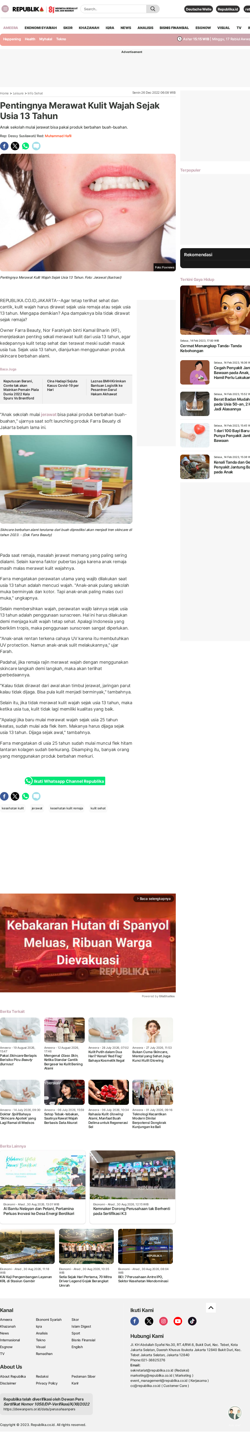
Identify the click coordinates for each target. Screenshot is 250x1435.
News (4, 1333)
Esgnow (6, 1347)
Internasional (10, 1340)
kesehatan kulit (13, 808)
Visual (40, 1347)
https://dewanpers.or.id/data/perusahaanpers (39, 1409)
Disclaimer (8, 1383)
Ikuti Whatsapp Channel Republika (69, 781)
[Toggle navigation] (5, 9)
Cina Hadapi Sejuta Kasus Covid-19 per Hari (63, 385)
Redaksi (42, 1376)
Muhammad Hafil (58, 136)
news (126, 28)
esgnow (203, 28)
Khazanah (7, 1326)
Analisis (42, 1333)
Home (4, 93)
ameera (10, 28)
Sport (76, 1333)
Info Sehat (35, 93)
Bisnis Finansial (174, 28)
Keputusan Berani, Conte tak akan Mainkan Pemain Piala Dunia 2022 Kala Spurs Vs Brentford (21, 389)
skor (67, 28)
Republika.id (228, 9)
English (77, 1347)
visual (223, 28)
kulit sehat (98, 808)
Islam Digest (81, 1326)
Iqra (39, 1326)
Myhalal (45, 39)
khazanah (89, 28)
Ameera (6, 1319)
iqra (110, 28)
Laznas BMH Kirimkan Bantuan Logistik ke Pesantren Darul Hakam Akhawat (108, 387)
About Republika (13, 1376)
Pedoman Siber (83, 1376)
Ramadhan (44, 1354)
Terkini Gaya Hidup (197, 279)
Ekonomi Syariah (41, 28)
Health (30, 39)
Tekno (61, 39)
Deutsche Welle (198, 9)
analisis (145, 28)
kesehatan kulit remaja (66, 808)
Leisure (18, 93)
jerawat (48, 414)
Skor (75, 1319)
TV (239, 28)
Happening (12, 39)
